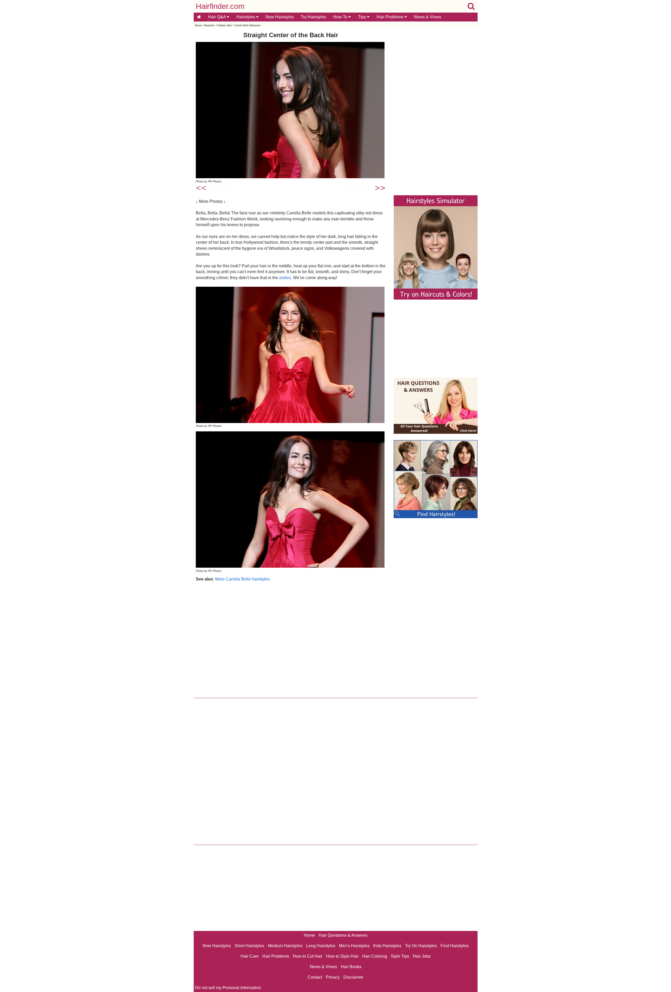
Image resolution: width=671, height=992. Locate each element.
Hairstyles (246, 17)
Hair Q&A (217, 17)
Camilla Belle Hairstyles (247, 25)
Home (198, 25)
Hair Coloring (374, 956)
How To (340, 17)
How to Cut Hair (307, 956)
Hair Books (351, 966)
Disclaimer (353, 977)
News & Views (427, 17)
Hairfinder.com (220, 6)
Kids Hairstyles (387, 946)
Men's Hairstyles (354, 946)
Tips (362, 17)
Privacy (333, 977)
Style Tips (400, 956)
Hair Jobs (422, 956)
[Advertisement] (291, 638)
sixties (285, 277)
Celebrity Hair (224, 25)
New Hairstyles (280, 17)
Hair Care (250, 956)
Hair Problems (390, 17)
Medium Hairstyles (285, 946)
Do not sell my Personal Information (228, 987)
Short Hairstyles (249, 946)
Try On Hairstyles (421, 946)
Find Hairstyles (455, 946)
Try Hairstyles (313, 17)
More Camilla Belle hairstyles (242, 579)
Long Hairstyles (320, 946)
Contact (315, 977)
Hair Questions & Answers (343, 935)
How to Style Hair (342, 956)
